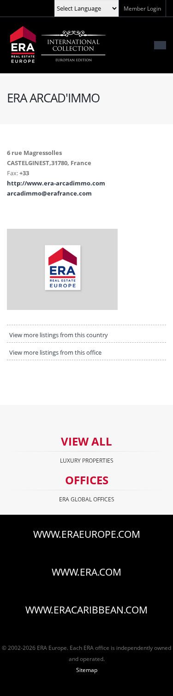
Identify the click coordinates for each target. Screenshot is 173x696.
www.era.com (86, 571)
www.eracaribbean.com (86, 609)
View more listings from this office (55, 352)
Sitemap (86, 669)
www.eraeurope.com (86, 534)
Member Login (142, 8)
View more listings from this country (58, 335)
